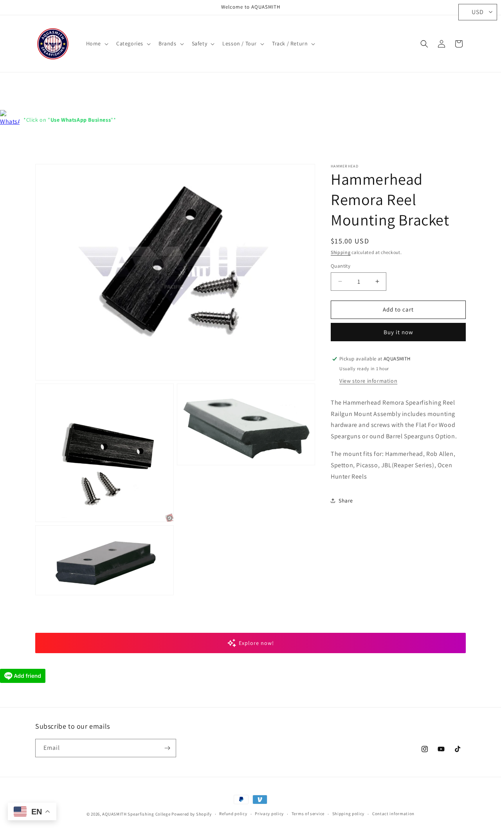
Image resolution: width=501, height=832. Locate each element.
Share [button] (346, 500)
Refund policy (233, 813)
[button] (96, 43)
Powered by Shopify (191, 814)
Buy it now (398, 332)
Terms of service (308, 813)
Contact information (393, 813)
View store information (368, 380)
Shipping (341, 252)
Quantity (340, 266)
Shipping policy (348, 813)
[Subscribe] (167, 748)
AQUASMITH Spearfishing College (136, 814)
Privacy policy (269, 813)
